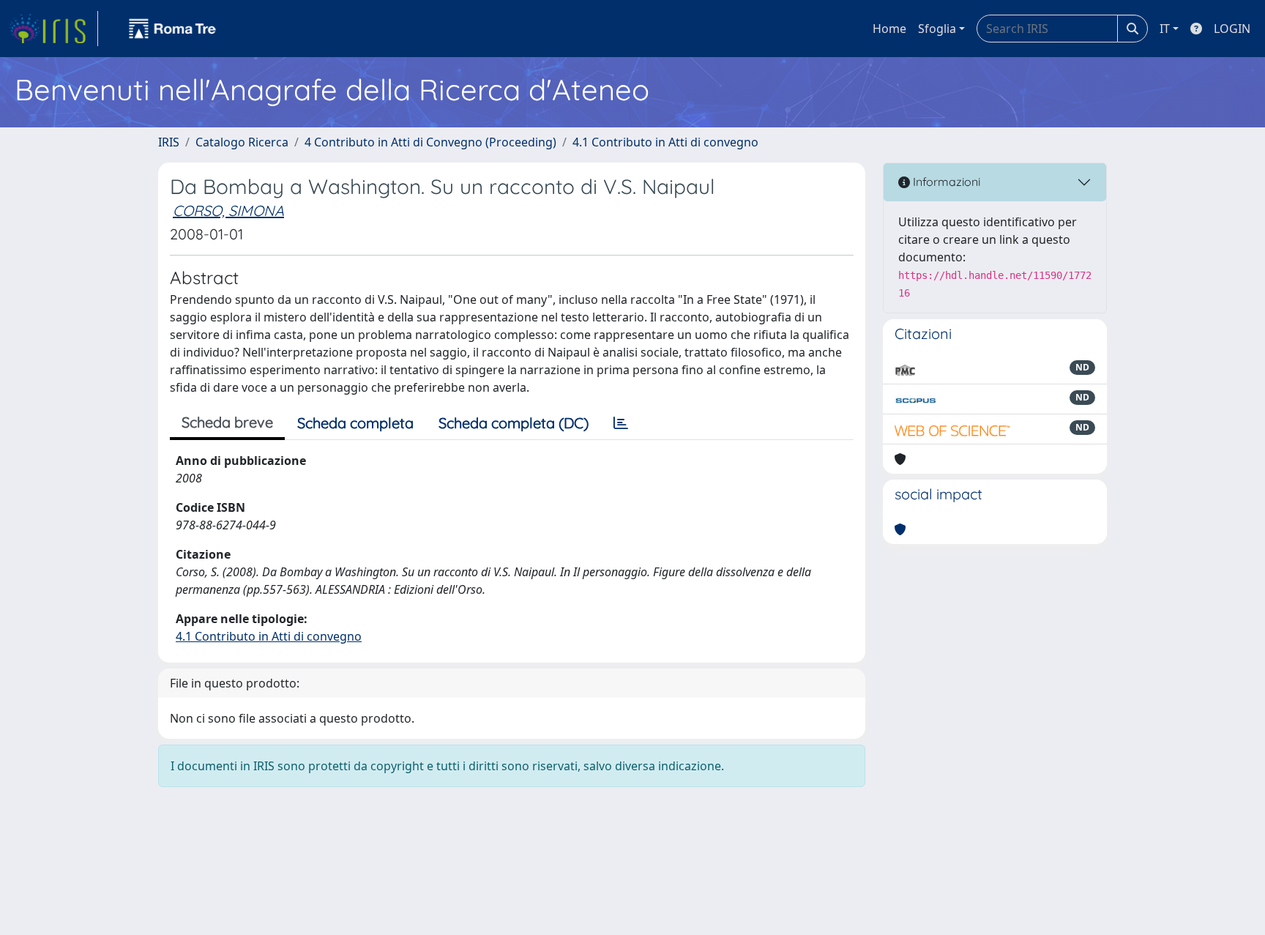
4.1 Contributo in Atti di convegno (665, 142)
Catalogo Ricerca (241, 142)
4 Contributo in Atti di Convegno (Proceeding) (430, 142)
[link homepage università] (173, 28)
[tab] (621, 423)
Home (889, 29)
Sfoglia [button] (937, 29)
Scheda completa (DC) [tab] (514, 423)
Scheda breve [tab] (227, 422)
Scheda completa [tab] (355, 423)
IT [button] (1165, 29)
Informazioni (945, 181)
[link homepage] (53, 28)
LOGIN (1232, 29)
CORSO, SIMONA (228, 210)
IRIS (168, 142)
